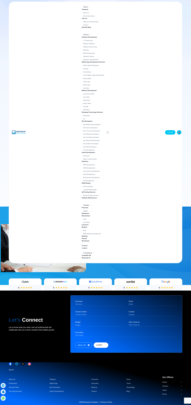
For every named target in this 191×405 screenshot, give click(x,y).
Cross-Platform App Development (93, 75)
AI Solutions (87, 253)
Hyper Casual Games (90, 159)
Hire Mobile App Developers (92, 124)
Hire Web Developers (90, 147)
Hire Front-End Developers (91, 131)
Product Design (88, 186)
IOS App (85, 69)
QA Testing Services (88, 192)
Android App (87, 72)
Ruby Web (86, 100)
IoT (84, 119)
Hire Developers (87, 121)
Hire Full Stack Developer (91, 137)
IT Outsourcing (88, 40)
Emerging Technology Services (92, 112)
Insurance (85, 225)
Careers (85, 25)
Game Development (88, 152)
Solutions (85, 161)
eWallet (85, 211)
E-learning (86, 222)
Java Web (86, 97)
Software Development (89, 37)
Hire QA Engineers (89, 150)
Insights (84, 248)
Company (85, 9)
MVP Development (89, 53)
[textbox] (153, 315)
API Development (88, 180)
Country (132, 312)
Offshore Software (89, 43)
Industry (86, 205)
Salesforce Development (91, 59)
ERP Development (89, 165)
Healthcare (85, 213)
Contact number (81, 312)
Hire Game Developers (90, 127)
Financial (85, 207)
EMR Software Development (92, 233)
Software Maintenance (89, 198)
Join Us (84, 18)
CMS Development (89, 174)
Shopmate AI (86, 258)
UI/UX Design (86, 183)
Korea (164, 394)
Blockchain (86, 115)
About (85, 7)
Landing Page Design (90, 189)
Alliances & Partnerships (90, 22)
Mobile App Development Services (93, 62)
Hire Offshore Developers (91, 134)
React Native (87, 78)
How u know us (134, 322)
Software (53, 379)
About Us (86, 13)
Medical (84, 227)
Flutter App (86, 81)
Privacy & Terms (106, 402)
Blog (128, 391)
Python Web (87, 103)
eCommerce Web (88, 94)
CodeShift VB (86, 255)
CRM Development (89, 168)
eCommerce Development (91, 171)
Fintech (84, 238)
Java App (86, 88)
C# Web (85, 106)
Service (86, 34)
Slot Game (86, 156)
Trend (128, 383)
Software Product (88, 56)
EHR (84, 230)
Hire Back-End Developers (91, 140)
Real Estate (85, 241)
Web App (86, 50)
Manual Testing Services (90, 195)
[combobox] (153, 314)
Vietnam (165, 386)
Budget (78, 322)
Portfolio (85, 246)
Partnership (13, 383)
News (128, 379)
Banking (84, 236)
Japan (164, 390)
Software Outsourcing (90, 47)
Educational (86, 216)
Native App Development (91, 65)
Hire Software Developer (91, 143)
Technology (130, 387)
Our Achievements (89, 16)
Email (131, 301)
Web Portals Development (91, 177)
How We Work (86, 27)
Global (164, 382)
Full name (79, 301)
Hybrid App (86, 85)
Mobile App (53, 383)
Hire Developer (55, 387)
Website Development (89, 90)
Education (95, 383)
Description (79, 332)
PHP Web (86, 110)
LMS (84, 219)
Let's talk (170, 132)
